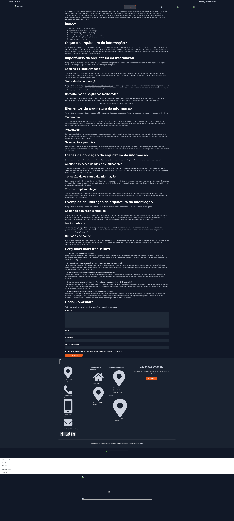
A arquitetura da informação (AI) (76, 47)
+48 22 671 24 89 (14, 2)
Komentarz (69, 310)
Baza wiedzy (98, 7)
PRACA (107, 7)
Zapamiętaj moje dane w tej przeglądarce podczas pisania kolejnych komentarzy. (94, 351)
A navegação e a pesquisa (74, 147)
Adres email (69, 337)
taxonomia (72, 121)
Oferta (82, 7)
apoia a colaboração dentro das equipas (99, 86)
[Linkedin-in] (73, 434)
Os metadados (70, 134)
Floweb (142, 443)
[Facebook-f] (62, 434)
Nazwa (67, 330)
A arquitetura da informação (75, 63)
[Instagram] (67, 434)
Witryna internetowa (72, 344)
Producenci (73, 7)
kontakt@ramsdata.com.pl (207, 2)
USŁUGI (90, 7)
